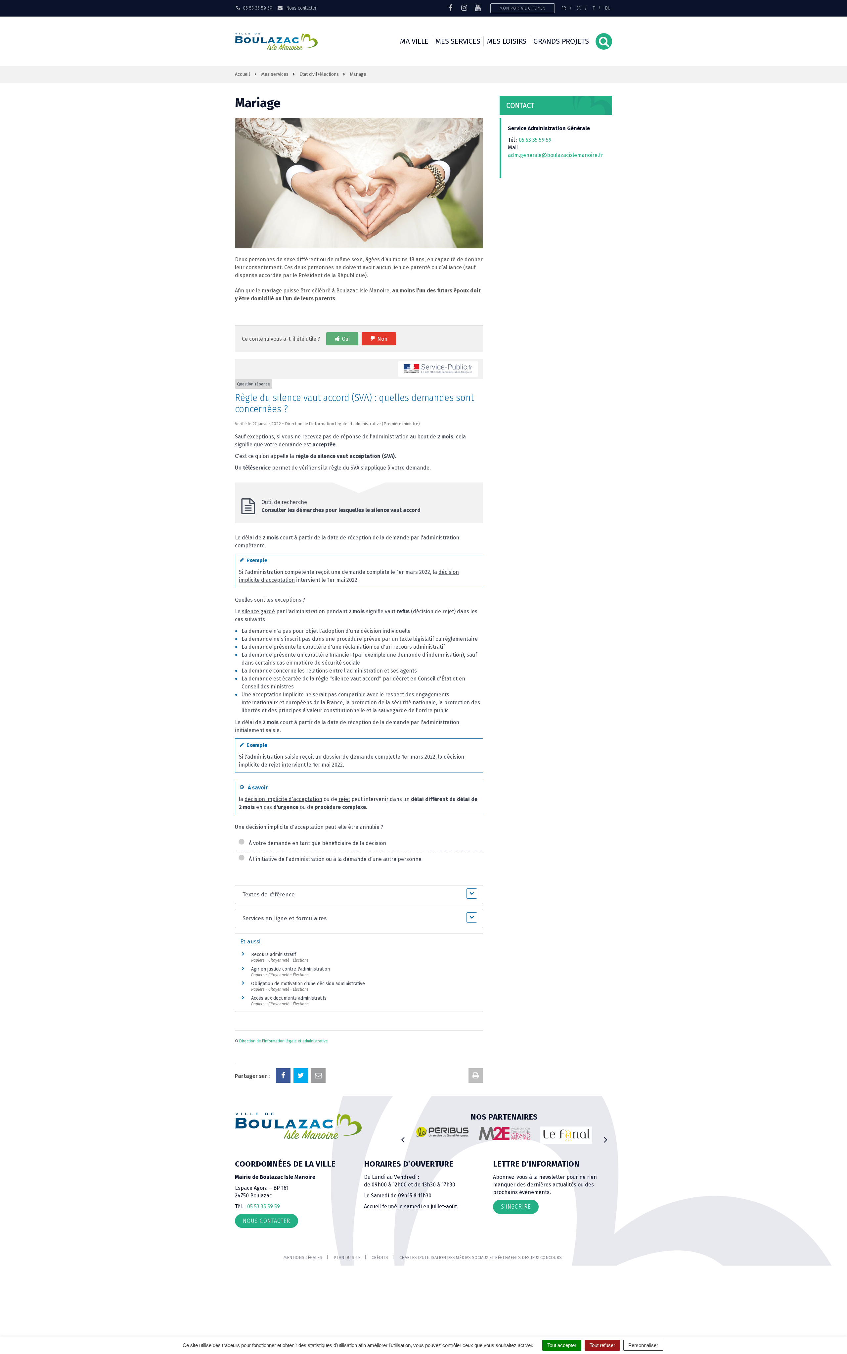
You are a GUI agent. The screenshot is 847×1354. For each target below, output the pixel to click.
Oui (346, 339)
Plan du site (347, 1257)
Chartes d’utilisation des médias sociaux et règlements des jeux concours (480, 1257)
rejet (344, 799)
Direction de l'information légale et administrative (283, 1041)
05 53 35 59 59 (535, 140)
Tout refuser (602, 1345)
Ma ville (414, 41)
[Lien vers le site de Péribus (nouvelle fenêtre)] (442, 1132)
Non (382, 339)
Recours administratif (273, 954)
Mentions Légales (303, 1257)
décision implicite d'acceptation (283, 799)
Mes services (457, 41)
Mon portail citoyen (523, 8)
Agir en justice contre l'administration (290, 969)
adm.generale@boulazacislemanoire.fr (555, 155)
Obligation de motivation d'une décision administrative (308, 983)
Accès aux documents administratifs (289, 998)
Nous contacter (300, 8)
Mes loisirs (506, 41)
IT (593, 8)
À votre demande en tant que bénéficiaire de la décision (316, 843)
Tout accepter (561, 1345)
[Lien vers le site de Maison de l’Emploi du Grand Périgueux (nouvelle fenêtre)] (504, 1133)
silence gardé (258, 611)
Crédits (380, 1257)
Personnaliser (643, 1345)
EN (578, 8)
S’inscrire (516, 1206)
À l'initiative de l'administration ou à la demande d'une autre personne (334, 859)
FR (563, 8)
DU (607, 8)
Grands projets (561, 41)
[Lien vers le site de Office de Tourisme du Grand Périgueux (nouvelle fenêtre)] (566, 1135)
